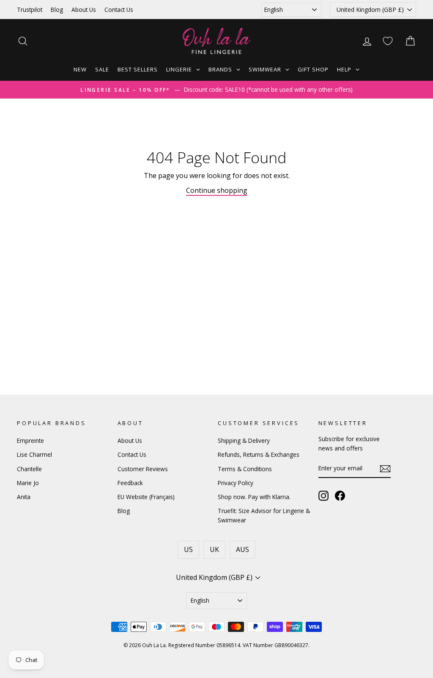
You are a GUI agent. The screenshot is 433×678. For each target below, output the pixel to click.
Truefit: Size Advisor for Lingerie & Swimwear (264, 515)
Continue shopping (216, 190)
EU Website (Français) (146, 497)
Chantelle (29, 469)
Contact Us (118, 9)
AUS (242, 549)
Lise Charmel (34, 454)
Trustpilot (29, 9)
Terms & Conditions (245, 469)
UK (214, 549)
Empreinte (30, 440)
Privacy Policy (235, 483)
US (188, 549)
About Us (83, 9)
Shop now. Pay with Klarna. (254, 497)
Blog (57, 9)
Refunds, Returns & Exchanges (258, 454)
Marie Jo (28, 483)
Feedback (130, 483)
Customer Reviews (143, 469)
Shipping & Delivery (244, 440)
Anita (23, 497)
